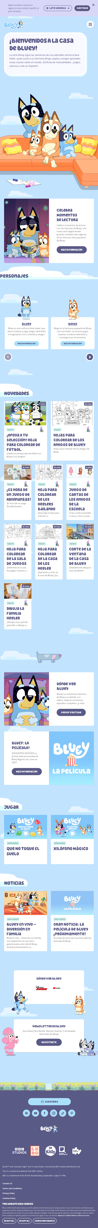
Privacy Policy (9, 1193)
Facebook (44, 1113)
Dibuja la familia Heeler (15, 613)
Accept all (24, 1221)
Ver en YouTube (71, 712)
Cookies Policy (9, 1198)
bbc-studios (19, 1151)
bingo (72, 324)
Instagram (53, 1113)
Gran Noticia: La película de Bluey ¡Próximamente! (70, 929)
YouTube (35, 1113)
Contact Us (7, 1183)
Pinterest (71, 1113)
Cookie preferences (45, 1221)
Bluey (26, 324)
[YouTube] (56, 988)
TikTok (62, 1113)
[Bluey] (49, 1128)
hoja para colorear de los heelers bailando (47, 499)
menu (90, 24)
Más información (71, 249)
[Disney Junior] (41, 988)
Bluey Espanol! (14, 25)
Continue (82, 8)
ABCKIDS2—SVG (50, 1151)
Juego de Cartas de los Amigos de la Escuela (79, 499)
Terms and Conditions (12, 1188)
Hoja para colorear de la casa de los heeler (47, 559)
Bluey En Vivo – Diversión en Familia (21, 929)
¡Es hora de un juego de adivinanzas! (18, 494)
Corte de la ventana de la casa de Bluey (80, 556)
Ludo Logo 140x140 (35, 1151)
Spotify (26, 1113)
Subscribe (51, 1101)
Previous (8, 357)
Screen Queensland (63, 1151)
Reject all (9, 1221)
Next (90, 357)
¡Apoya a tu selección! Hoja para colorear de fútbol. (23, 442)
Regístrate (49, 1042)
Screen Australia (76, 1151)
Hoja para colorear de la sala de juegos (16, 556)
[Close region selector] (93, 5)
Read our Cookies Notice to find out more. (73, 1215)
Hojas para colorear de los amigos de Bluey (69, 440)
